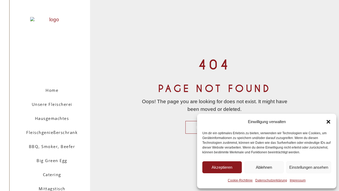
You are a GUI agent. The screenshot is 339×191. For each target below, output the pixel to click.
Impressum (298, 180)
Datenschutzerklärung (271, 180)
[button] (328, 121)
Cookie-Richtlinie (240, 180)
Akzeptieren (222, 167)
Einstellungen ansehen (308, 167)
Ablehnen (264, 167)
